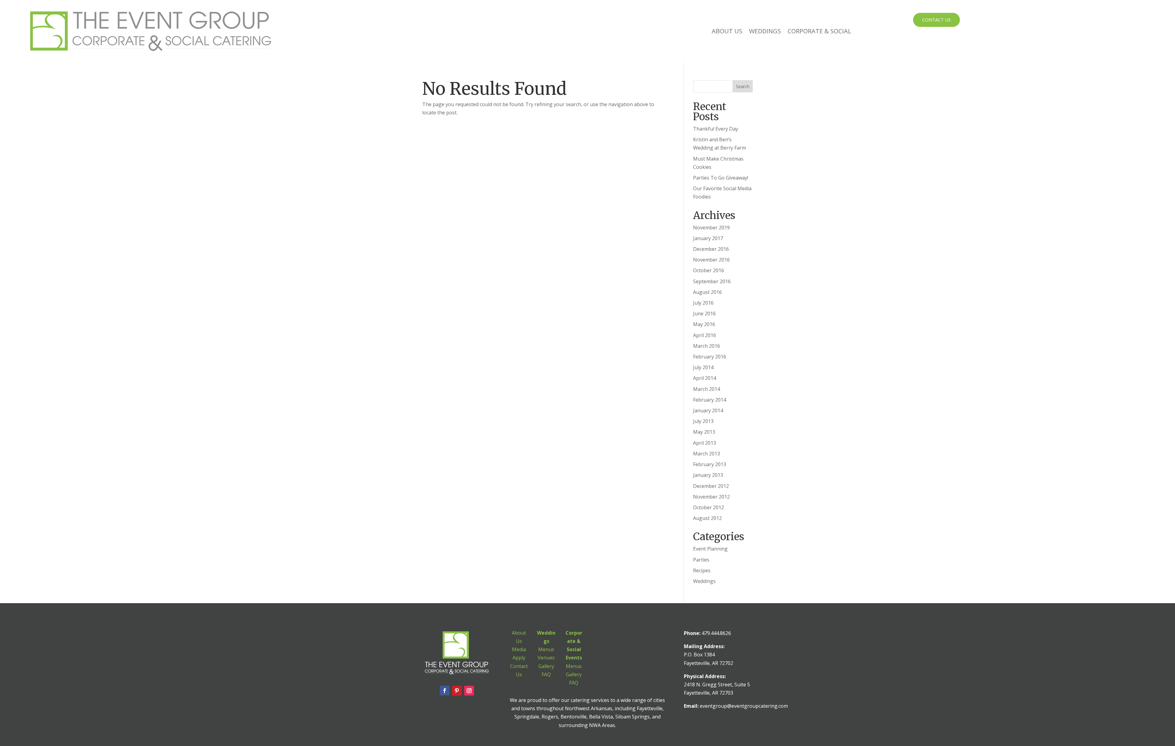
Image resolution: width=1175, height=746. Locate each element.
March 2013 (706, 453)
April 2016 (704, 335)
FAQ (546, 674)
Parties (701, 559)
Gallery (546, 666)
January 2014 (708, 410)
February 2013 (709, 464)
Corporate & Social (819, 31)
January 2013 (708, 475)
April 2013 (704, 443)
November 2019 (711, 227)
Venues (546, 657)
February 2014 (709, 399)
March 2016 (706, 346)
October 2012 (708, 507)
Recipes (702, 570)
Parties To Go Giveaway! (720, 177)
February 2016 (709, 356)
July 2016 (703, 302)
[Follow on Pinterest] (457, 691)
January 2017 (708, 238)
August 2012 (707, 518)
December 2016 (711, 249)
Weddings (765, 31)
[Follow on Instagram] (469, 691)
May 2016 (704, 324)
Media (519, 649)
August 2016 (707, 292)
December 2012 (711, 486)
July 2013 (703, 421)
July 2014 (703, 367)
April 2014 (704, 378)
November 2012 (711, 496)
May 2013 (704, 432)
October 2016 (708, 270)
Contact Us (936, 20)
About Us (727, 31)
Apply (519, 657)
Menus (546, 649)
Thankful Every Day (715, 128)
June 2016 (704, 313)
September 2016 (712, 281)
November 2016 (711, 259)
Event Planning (710, 548)
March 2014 (706, 389)
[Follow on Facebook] (444, 691)
